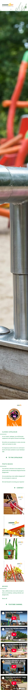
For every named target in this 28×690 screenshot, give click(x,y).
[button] (21, 7)
